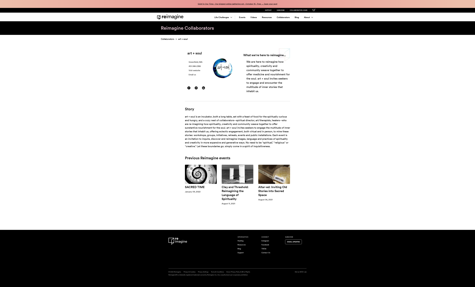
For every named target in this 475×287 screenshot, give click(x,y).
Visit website (194, 70)
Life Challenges (221, 17)
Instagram (265, 241)
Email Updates (293, 242)
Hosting (240, 241)
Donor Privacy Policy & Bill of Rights (238, 272)
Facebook (265, 245)
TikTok (263, 249)
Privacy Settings (203, 272)
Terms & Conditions (217, 272)
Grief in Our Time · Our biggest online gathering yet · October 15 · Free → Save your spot (237, 4)
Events (242, 17)
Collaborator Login (298, 10)
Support (268, 10)
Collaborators (283, 17)
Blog (297, 17)
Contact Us (265, 253)
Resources (267, 17)
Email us (192, 74)
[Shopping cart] (313, 10)
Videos (253, 17)
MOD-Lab (303, 272)
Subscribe (281, 10)
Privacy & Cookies (189, 272)
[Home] (170, 17)
